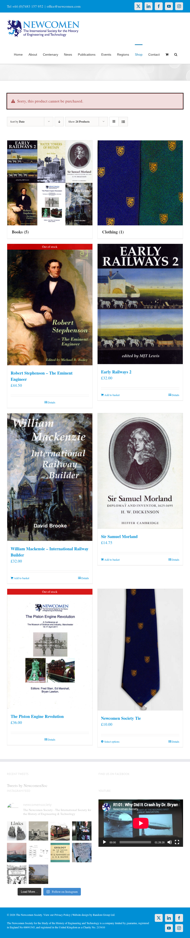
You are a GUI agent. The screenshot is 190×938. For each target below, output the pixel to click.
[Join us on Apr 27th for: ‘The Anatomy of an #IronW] (60, 831)
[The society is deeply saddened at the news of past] (82, 831)
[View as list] (123, 121)
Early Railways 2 (116, 372)
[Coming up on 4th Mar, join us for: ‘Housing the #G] (38, 874)
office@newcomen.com (64, 6)
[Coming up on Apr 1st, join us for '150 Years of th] (38, 852)
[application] (140, 823)
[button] (175, 54)
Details (51, 402)
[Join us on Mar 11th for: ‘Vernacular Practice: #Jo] (16, 874)
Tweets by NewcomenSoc (27, 785)
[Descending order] (59, 121)
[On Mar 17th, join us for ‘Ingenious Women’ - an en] (82, 852)
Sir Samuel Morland (119, 536)
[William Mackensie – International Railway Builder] (49, 477)
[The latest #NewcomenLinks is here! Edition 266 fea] (16, 831)
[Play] (104, 842)
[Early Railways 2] (140, 304)
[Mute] (169, 842)
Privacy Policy (62, 915)
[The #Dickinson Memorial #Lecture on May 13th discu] (38, 831)
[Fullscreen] (177, 842)
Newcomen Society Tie (121, 718)
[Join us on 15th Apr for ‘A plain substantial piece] (16, 852)
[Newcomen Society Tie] (140, 650)
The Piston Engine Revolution (37, 716)
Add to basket (112, 395)
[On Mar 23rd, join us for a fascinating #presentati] (60, 852)
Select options (112, 741)
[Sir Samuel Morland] (140, 471)
